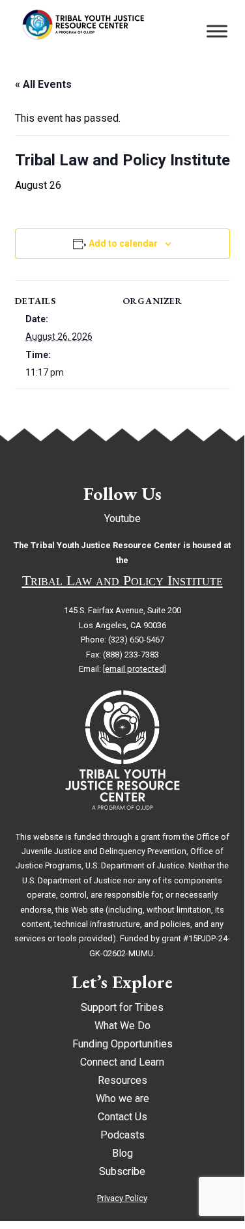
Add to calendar (123, 243)
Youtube (122, 518)
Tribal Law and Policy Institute (122, 580)
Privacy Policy (122, 1198)
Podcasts (122, 1135)
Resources (122, 1080)
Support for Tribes (122, 1007)
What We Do (122, 1025)
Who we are (122, 1098)
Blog (122, 1153)
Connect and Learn (122, 1062)
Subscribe (122, 1171)
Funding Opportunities (122, 1044)
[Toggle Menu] (217, 31)
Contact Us (122, 1117)
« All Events (43, 84)
